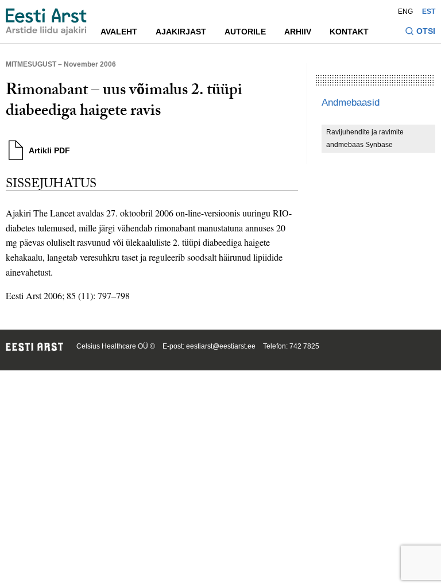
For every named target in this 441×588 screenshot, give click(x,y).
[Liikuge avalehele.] (46, 22)
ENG (405, 11)
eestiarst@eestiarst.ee (221, 346)
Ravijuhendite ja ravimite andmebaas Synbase (365, 138)
